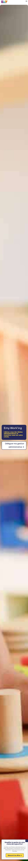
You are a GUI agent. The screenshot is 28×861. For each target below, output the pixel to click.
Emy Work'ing (13, 428)
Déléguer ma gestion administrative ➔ (14, 445)
